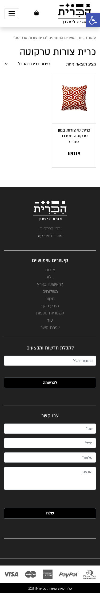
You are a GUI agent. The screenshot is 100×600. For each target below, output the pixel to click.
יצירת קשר (50, 327)
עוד (50, 320)
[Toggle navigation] (11, 13)
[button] (93, 20)
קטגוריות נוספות (50, 313)
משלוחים (50, 291)
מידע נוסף (50, 305)
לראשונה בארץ (50, 284)
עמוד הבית (87, 38)
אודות (50, 269)
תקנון (50, 298)
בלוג (50, 276)
